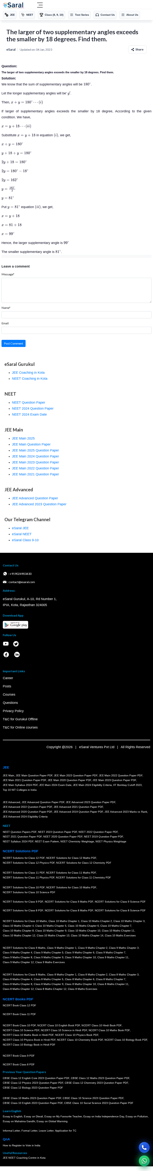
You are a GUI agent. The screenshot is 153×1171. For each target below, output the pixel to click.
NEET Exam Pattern (47, 841)
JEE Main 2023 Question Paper (35, 462)
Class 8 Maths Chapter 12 (18, 988)
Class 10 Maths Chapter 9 (50, 930)
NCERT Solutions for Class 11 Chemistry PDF (83, 877)
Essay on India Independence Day (103, 1116)
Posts (7, 686)
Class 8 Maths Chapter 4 (17, 979)
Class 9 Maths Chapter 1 (61, 947)
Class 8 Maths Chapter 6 (79, 979)
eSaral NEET (22, 534)
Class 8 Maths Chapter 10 (80, 984)
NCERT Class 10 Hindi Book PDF (101, 1025)
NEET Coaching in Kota (29, 378)
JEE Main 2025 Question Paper (35, 450)
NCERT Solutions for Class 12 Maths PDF (71, 857)
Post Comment (13, 343)
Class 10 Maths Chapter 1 (64, 921)
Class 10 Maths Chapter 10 (84, 930)
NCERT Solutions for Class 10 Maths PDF (71, 887)
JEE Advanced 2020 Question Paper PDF (27, 811)
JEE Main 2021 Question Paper (35, 474)
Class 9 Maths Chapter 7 (110, 952)
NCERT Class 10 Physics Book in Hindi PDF (29, 1039)
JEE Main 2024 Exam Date (55, 784)
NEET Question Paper (28, 402)
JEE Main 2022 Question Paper (35, 468)
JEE (6, 767)
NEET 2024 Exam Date (29, 414)
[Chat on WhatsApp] (144, 1160)
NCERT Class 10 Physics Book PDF (76, 1034)
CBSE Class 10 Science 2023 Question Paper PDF (93, 1098)
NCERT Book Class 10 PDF (19, 1025)
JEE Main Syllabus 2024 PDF (20, 784)
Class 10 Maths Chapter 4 (18, 925)
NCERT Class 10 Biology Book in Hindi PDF (29, 1044)
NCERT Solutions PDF (20, 851)
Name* (5, 307)
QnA (6, 1139)
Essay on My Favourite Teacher (63, 1116)
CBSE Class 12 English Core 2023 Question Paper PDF (36, 1077)
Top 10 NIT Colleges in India (20, 789)
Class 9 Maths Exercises (50, 962)
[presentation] (87, 84)
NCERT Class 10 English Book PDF (59, 1025)
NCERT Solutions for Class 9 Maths (24, 947)
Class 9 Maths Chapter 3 (124, 947)
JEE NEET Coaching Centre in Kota (24, 1157)
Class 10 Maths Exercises (120, 935)
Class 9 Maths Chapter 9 (48, 957)
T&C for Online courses (20, 727)
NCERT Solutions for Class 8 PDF (23, 910)
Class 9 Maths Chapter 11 (112, 957)
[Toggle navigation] (40, 5)
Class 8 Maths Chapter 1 (61, 974)
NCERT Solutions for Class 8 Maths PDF (69, 910)
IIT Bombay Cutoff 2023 (127, 784)
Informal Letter (11, 1130)
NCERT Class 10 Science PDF (21, 1030)
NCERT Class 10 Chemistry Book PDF (80, 1039)
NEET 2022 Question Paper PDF (98, 831)
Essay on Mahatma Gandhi (19, 1121)
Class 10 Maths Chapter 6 (83, 925)
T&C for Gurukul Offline (20, 719)
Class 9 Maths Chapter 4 (17, 952)
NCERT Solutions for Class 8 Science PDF (120, 910)
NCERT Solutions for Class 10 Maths (25, 921)
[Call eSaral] (144, 1147)
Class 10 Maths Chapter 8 (18, 930)
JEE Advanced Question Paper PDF (43, 802)
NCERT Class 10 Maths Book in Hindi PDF (28, 1034)
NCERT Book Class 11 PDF (19, 1014)
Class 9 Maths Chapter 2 (92, 947)
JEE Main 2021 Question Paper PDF (24, 780)
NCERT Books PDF (18, 999)
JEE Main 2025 (23, 438)
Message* (7, 274)
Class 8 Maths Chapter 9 (48, 984)
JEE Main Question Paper (31, 444)
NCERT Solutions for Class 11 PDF (24, 872)
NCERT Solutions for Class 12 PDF (24, 857)
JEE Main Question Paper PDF (34, 775)
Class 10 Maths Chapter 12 (19, 935)
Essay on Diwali (33, 1116)
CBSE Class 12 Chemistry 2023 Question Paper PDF (96, 1082)
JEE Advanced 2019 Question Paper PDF (78, 811)
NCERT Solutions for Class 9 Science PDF (120, 901)
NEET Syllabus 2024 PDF (18, 841)
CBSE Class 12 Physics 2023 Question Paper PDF (33, 1082)
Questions (10, 703)
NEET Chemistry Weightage (77, 841)
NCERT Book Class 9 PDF (19, 1055)
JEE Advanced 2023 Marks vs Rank (126, 811)
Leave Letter (46, 1130)
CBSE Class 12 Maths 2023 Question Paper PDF (100, 1077)
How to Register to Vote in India (21, 1145)
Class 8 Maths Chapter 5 (48, 979)
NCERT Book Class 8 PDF (19, 1064)
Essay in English (13, 1116)
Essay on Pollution (137, 1116)
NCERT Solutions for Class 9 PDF (23, 901)
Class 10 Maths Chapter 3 (129, 921)
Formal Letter (29, 1130)
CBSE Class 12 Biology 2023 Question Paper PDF (33, 1087)
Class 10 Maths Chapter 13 (53, 935)
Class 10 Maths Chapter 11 (118, 930)
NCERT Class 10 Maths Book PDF (109, 1030)
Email (5, 323)
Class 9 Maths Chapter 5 (48, 952)
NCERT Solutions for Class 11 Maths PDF (71, 872)
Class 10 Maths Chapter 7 (115, 925)
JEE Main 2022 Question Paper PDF (120, 775)
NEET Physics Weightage (111, 841)
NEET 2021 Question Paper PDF (22, 836)
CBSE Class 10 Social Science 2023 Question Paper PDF (98, 1102)
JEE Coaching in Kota (28, 372)
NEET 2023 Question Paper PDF (57, 831)
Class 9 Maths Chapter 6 (79, 952)
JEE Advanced (11, 802)
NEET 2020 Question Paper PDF (63, 836)
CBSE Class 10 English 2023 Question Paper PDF (33, 1102)
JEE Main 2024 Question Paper (35, 456)
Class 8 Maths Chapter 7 (110, 979)
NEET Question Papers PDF (20, 831)
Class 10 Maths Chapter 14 (87, 935)
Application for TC (65, 1130)
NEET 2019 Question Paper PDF (103, 836)
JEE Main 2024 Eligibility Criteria (92, 784)
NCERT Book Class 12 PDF (19, 1005)
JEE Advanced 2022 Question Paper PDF (27, 806)
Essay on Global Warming (52, 1121)
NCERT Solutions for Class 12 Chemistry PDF (83, 862)
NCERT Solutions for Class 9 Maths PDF (69, 901)
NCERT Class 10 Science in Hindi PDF (64, 1030)
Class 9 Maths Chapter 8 (17, 957)
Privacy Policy (13, 711)
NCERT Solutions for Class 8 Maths (24, 974)
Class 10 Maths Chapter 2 (96, 921)
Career (8, 678)
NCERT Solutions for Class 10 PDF (24, 887)
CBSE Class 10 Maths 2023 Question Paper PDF (32, 1098)
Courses (9, 694)
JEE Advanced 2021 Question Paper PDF (78, 806)
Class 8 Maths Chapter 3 (124, 974)
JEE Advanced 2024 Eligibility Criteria (25, 816)
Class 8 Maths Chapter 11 (112, 984)
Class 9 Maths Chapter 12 (18, 962)
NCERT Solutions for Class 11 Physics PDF (29, 877)
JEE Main (8, 775)
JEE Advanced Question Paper (35, 498)
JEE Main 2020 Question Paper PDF (69, 780)
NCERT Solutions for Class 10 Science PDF (29, 892)
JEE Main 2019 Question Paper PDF (114, 780)
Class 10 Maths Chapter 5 (50, 925)
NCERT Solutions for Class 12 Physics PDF (29, 862)
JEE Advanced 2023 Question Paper (39, 504)
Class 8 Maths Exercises (82, 988)
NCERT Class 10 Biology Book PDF (126, 1039)
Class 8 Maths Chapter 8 (17, 984)
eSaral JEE (20, 528)
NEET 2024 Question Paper (33, 408)
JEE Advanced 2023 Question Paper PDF (90, 802)
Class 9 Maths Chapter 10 (80, 957)
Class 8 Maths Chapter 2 (92, 974)
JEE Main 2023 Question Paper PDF (75, 775)
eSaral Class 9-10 (25, 540)
